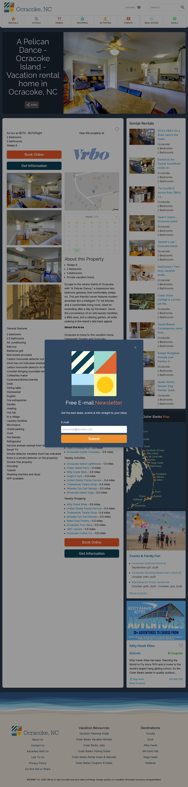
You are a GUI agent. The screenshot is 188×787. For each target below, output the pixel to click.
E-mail (65, 422)
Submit (94, 439)
